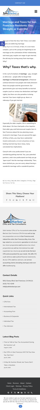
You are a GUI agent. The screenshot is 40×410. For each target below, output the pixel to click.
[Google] (8, 392)
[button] (2, 43)
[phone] (31, 392)
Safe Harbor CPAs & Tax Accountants (16, 230)
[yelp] (25, 392)
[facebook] (11, 392)
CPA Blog (29, 180)
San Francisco (6, 183)
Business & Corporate (11, 316)
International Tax (10, 306)
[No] (38, 402)
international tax (24, 248)
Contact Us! (20, 3)
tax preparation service (11, 236)
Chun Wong (7, 180)
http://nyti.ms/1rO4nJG (11, 47)
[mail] (28, 392)
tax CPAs (8, 260)
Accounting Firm (9, 311)
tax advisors (19, 260)
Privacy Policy (24, 401)
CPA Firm (7, 302)
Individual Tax (9, 321)
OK (20, 406)
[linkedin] (21, 392)
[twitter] (15, 392)
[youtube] (18, 392)
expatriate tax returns (10, 251)
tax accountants (15, 242)
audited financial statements (26, 257)
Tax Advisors (8, 326)
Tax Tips (13, 183)
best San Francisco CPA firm (15, 233)
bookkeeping (10, 266)
